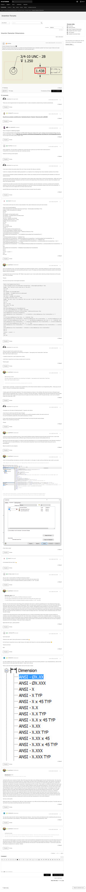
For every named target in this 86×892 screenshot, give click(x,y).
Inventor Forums (21, 10)
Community (3, 7)
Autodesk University (32, 7)
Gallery (25, 7)
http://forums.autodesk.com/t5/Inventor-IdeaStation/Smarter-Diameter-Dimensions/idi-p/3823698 (25, 117)
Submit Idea (69, 44)
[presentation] (2, 860)
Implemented (59, 42)
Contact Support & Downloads (74, 29)
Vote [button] (5, 91)
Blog (14, 7)
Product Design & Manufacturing (10, 10)
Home (2, 10)
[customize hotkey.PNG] (32, 521)
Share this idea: (54, 880)
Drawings (6, 88)
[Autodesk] (5, 1)
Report (60, 88)
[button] (60, 100)
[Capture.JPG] (32, 67)
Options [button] (61, 30)
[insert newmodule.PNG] (32, 477)
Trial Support (71, 32)
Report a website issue (79, 887)
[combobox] (22, 1)
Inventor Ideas (28, 10)
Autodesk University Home (74, 34)
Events (17, 7)
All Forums (70, 26)
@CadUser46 (7, 774)
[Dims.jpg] (32, 714)
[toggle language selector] (77, 1)
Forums (9, 7)
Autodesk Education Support (74, 30)
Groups (21, 7)
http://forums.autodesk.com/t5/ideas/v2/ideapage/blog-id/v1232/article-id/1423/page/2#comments (38, 134)
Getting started (71, 27)
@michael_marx (8, 595)
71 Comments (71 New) (46, 91)
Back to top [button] (6, 888)
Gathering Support (15, 130)
